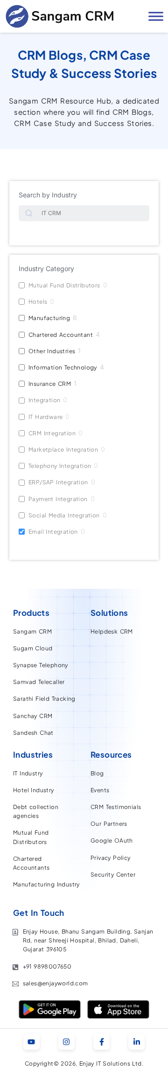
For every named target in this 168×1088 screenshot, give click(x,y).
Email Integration (53, 531)
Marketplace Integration (63, 449)
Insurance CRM (49, 383)
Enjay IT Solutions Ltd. (111, 1063)
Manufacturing (49, 317)
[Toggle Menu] (155, 16)
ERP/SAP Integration (58, 482)
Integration (44, 400)
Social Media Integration (64, 515)
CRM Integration (52, 433)
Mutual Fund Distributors (64, 285)
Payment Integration (58, 498)
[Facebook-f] (101, 1041)
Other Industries (51, 351)
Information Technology (62, 367)
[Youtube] (31, 1041)
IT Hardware (45, 416)
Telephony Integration (59, 465)
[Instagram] (66, 1041)
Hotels (37, 301)
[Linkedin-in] (136, 1041)
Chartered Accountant (60, 334)
